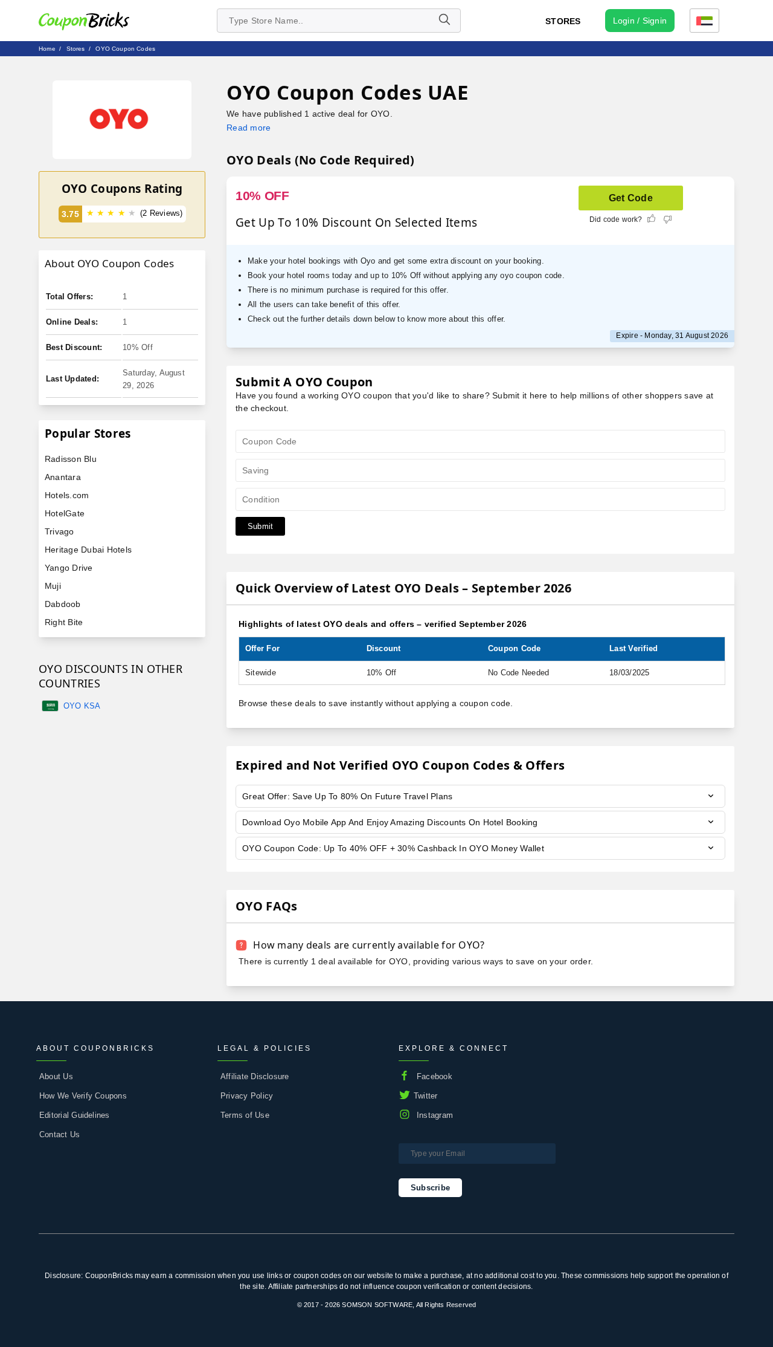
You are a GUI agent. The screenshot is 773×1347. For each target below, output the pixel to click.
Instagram (435, 1115)
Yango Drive (69, 568)
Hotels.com (67, 495)
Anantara (63, 477)
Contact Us (59, 1134)
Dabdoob (63, 604)
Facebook (434, 1076)
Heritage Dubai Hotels (88, 549)
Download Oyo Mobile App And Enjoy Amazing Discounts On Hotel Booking (390, 822)
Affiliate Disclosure (254, 1076)
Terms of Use (244, 1115)
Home (47, 48)
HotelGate (65, 513)
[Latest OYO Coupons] (122, 119)
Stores (562, 21)
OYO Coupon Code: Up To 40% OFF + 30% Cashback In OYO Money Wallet (393, 848)
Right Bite (64, 622)
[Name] (444, 20)
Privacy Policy (246, 1095)
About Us (56, 1076)
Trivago (59, 531)
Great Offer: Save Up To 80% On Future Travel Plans (347, 796)
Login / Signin (640, 20)
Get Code (631, 198)
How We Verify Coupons (83, 1095)
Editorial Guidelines (74, 1115)
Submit (260, 526)
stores (75, 48)
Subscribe (430, 1187)
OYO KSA (82, 705)
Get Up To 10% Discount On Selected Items (356, 222)
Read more (248, 127)
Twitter (426, 1095)
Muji (53, 586)
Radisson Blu (71, 459)
